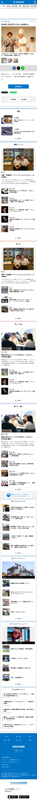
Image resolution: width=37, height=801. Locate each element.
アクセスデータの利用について (9, 762)
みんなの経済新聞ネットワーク (18, 783)
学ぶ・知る (33, 6)
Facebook (16, 751)
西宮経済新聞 (18, 2)
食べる (8, 6)
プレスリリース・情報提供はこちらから (11, 759)
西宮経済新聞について (7, 757)
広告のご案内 (5, 766)
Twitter (21, 751)
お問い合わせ (5, 764)
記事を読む (18, 86)
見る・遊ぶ (14, 6)
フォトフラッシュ (5, 21)
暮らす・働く (26, 6)
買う (20, 6)
